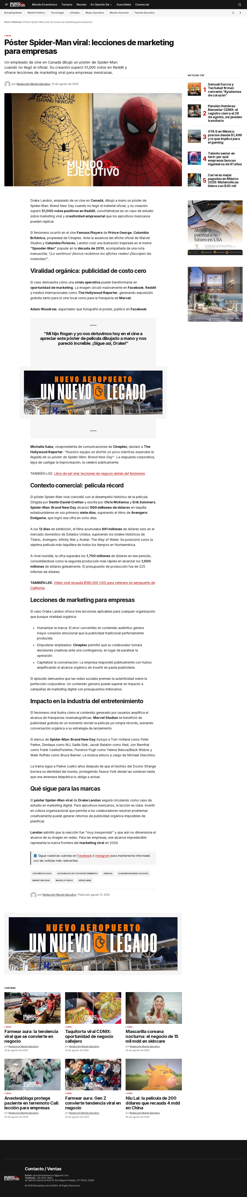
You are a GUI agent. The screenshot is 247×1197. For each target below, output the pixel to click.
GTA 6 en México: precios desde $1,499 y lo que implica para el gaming (225, 137)
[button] (6, 4)
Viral (8, 36)
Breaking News (13, 12)
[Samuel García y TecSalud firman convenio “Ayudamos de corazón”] (194, 89)
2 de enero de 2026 (42, 873)
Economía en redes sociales (133, 873)
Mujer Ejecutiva (95, 12)
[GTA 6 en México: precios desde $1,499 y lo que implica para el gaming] (194, 136)
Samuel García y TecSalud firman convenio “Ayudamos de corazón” (224, 90)
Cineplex (107, 873)
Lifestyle (75, 12)
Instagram (102, 855)
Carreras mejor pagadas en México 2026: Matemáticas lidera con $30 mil (223, 180)
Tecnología (57, 12)
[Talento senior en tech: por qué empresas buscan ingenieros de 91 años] (194, 158)
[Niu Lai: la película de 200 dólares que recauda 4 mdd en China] (154, 1074)
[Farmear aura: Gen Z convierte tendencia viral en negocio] (93, 1074)
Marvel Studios (64, 880)
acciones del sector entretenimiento (77, 873)
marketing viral (41, 880)
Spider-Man (85, 880)
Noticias (16, 22)
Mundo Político (36, 12)
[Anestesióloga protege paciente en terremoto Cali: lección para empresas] (32, 1074)
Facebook (84, 855)
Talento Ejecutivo (144, 12)
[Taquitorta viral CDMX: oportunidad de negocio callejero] (93, 1008)
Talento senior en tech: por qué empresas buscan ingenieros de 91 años (225, 159)
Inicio (7, 22)
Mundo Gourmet (119, 12)
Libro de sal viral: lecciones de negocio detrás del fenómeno (99, 473)
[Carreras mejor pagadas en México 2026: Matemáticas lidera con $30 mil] (194, 179)
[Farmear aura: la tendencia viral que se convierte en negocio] (32, 1008)
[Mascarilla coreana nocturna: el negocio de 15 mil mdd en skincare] (154, 1008)
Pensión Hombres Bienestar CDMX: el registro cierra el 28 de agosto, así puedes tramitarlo (225, 113)
